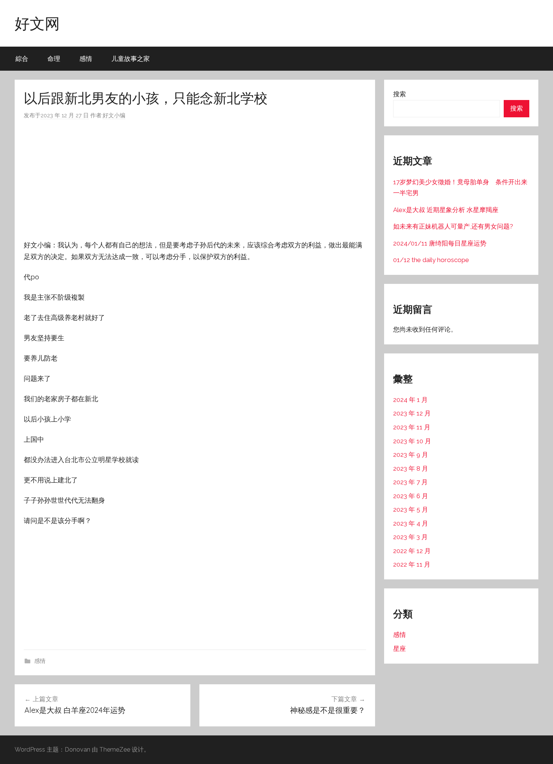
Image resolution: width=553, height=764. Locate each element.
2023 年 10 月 (412, 441)
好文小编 (114, 115)
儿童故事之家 (130, 58)
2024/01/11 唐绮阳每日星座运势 (439, 243)
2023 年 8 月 (410, 468)
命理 (53, 58)
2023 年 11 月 (411, 427)
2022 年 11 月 (411, 564)
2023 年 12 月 (412, 413)
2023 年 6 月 (410, 496)
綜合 (21, 58)
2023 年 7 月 (410, 482)
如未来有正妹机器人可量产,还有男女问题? (453, 226)
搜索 (399, 94)
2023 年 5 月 (410, 509)
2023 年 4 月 (410, 523)
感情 (85, 58)
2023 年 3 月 (410, 537)
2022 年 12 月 (412, 551)
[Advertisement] (195, 179)
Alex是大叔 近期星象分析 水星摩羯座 (445, 210)
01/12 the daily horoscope (431, 260)
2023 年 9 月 (410, 454)
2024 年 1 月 (410, 399)
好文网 (37, 23)
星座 (399, 648)
